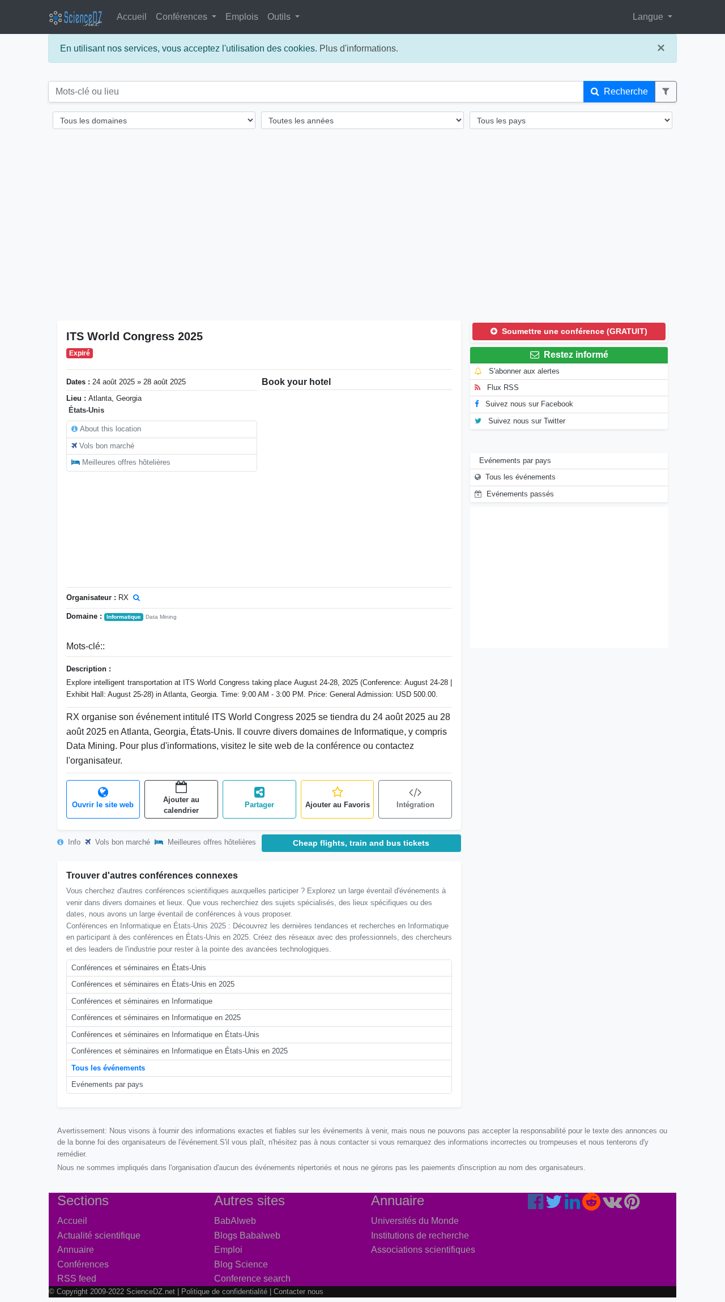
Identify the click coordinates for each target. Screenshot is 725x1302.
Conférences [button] (183, 17)
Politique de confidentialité (224, 1291)
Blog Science (241, 1264)
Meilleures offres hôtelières (126, 462)
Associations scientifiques (423, 1249)
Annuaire (75, 1249)
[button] (666, 91)
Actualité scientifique (98, 1235)
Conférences (83, 1264)
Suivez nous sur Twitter (525, 421)
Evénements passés (520, 494)
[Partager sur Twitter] (553, 1205)
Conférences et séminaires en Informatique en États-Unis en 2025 (179, 1051)
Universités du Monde (415, 1221)
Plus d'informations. (358, 48)
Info (73, 842)
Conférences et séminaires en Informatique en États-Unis (165, 1034)
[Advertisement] (362, 232)
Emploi (228, 1249)
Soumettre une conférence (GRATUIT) (573, 331)
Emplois (241, 17)
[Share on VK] (612, 1205)
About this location (110, 429)
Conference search (252, 1278)
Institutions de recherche (420, 1235)
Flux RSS (502, 387)
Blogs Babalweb (247, 1235)
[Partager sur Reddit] (591, 1205)
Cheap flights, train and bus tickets (361, 842)
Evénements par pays (107, 1084)
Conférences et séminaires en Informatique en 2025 (156, 1017)
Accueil (132, 17)
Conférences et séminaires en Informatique (141, 1001)
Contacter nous (298, 1291)
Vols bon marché (106, 446)
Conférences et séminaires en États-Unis (138, 967)
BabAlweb (235, 1221)
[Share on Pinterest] (631, 1205)
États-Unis (86, 410)
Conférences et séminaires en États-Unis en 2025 (152, 984)
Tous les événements (108, 1068)
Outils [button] (280, 17)
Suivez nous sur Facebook (528, 404)
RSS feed (76, 1278)
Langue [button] (649, 17)
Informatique (123, 617)
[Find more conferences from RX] (136, 597)
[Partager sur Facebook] (535, 1205)
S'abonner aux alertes (523, 371)
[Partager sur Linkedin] (572, 1205)
